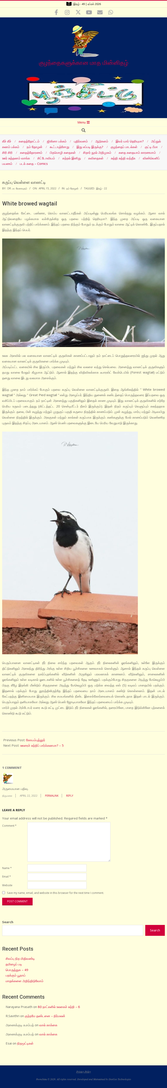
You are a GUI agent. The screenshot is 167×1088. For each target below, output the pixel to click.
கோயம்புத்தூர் (35, 740)
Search (7, 922)
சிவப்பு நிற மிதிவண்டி (20, 958)
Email (6, 876)
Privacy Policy (83, 1071)
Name (7, 868)
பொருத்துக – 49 (17, 970)
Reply (69, 795)
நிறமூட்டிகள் (25, 1043)
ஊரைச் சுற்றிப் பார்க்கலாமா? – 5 (42, 745)
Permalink (51, 795)
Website (7, 885)
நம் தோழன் (72, 188)
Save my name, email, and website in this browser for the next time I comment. (55, 893)
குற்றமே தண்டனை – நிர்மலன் (45, 1016)
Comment (9, 825)
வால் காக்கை (48, 1025)
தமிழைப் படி (14, 964)
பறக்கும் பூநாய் (16, 975)
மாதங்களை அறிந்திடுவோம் (24, 981)
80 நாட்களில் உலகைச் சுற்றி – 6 (59, 1007)
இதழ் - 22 (101, 188)
